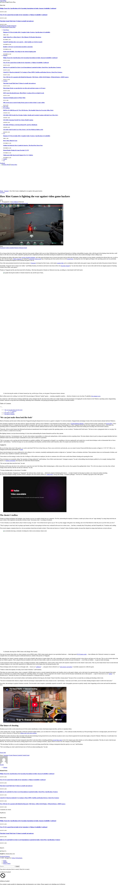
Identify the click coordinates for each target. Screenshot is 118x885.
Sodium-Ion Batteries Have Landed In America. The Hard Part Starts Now (23, 145)
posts (60, 740)
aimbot (110, 673)
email (21, 449)
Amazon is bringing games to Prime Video (14, 97)
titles (62, 263)
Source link (3, 752)
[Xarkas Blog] (7, 27)
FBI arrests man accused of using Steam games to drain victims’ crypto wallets (24, 102)
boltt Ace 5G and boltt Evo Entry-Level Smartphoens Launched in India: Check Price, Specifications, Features (32, 67)
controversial (38, 259)
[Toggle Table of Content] (1, 407)
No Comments (15, 201)
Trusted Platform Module (77, 423)
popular (59, 263)
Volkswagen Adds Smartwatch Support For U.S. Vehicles (18, 155)
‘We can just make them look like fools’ (13, 410)
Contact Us (14, 411)
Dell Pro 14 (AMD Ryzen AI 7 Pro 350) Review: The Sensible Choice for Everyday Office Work (28, 110)
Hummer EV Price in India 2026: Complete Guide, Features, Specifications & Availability (26, 32)
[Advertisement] (59, 178)
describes (63, 265)
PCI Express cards (81, 654)
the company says (95, 396)
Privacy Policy (7, 863)
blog (58, 740)
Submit (17, 866)
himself (68, 265)
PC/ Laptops (6, 108)
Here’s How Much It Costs (10, 140)
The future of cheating (9, 414)
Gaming (5, 81)
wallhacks (38, 667)
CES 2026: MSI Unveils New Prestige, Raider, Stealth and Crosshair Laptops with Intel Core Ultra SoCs (30, 115)
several (54, 740)
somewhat (31, 259)
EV (4, 133)
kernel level (70, 259)
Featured (6, 191)
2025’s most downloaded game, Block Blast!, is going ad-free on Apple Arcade (23, 93)
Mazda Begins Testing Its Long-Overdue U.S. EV (16, 150)
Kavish (5, 201)
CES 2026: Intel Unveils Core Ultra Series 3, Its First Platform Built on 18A (23, 129)
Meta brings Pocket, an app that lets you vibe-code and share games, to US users (24, 88)
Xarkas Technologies (17, 858)
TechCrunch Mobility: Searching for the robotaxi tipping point (19, 51)
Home (1, 191)
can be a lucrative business (28, 257)
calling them (50, 474)
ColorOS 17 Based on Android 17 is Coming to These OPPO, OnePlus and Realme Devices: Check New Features (32, 72)
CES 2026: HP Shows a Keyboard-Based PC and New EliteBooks (20, 124)
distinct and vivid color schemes (28, 733)
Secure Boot (109, 423)
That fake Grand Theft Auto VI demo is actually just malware (17, 21)
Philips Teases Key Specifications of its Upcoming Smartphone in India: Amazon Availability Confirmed (28, 8)
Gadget (5, 159)
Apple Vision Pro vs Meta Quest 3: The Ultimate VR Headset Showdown (22, 37)
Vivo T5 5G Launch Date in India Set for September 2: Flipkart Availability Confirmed (23, 14)
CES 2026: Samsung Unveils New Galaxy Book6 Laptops (18, 120)
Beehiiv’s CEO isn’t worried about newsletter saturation (18, 46)
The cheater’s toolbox (9, 412)
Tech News (6, 30)
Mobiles (5, 55)
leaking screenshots (10, 460)
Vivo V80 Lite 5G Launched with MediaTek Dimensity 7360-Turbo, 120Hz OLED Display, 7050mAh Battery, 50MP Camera (36, 77)
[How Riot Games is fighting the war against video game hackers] (31, 245)
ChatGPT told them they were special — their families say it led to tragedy (22, 42)
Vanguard (33, 263)
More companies (17, 259)
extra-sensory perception (66, 667)
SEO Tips (5, 106)
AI (4, 160)
